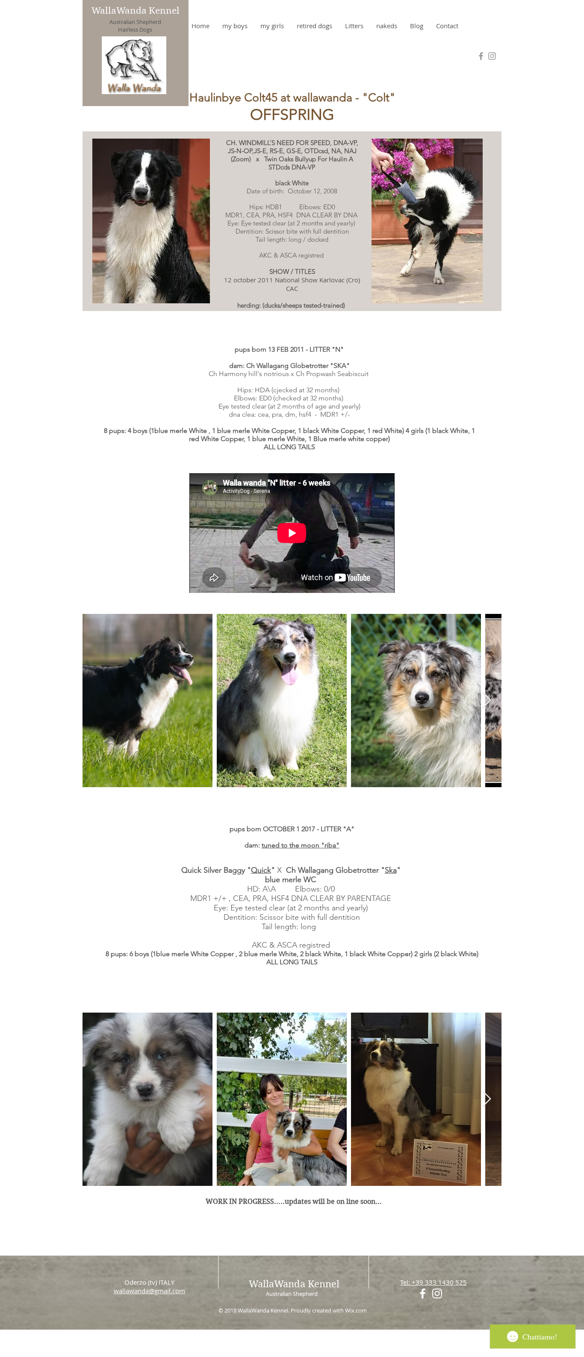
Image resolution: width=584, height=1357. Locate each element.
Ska (391, 870)
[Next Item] (487, 700)
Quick (261, 870)
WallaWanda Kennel (135, 11)
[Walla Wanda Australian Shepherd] (481, 56)
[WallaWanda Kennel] (492, 56)
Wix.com (356, 1310)
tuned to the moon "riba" (300, 845)
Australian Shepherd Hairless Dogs (135, 25)
